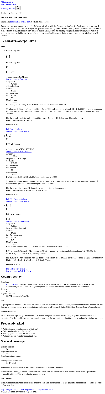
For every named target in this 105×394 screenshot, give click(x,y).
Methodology (36, 389)
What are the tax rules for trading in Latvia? (21, 336)
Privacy (50, 389)
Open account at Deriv (16, 79)
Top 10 (4, 389)
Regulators (11, 389)
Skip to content (7, 2)
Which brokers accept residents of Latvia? (20, 329)
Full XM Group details (16, 199)
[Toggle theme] (17, 8)
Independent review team (20, 22)
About (44, 389)
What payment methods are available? (19, 333)
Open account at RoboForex (19, 221)
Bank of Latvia (12, 284)
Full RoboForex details (16, 269)
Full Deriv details (14, 129)
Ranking (4, 8)
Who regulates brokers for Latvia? (17, 331)
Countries (19, 389)
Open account (13, 131)
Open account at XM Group (19, 151)
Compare (11, 8)
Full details (25, 131)
